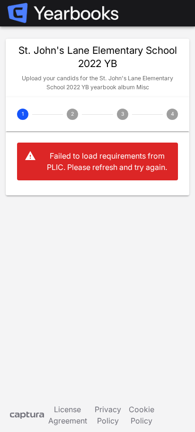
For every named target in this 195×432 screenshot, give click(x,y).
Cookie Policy (141, 415)
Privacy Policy (108, 415)
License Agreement (67, 415)
